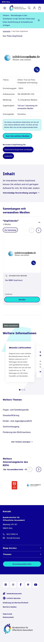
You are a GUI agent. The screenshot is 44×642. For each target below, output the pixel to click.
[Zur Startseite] (22, 629)
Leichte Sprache (14, 598)
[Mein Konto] (34, 8)
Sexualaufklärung (11, 415)
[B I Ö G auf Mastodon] (28, 584)
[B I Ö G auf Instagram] (13, 584)
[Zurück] (29, 469)
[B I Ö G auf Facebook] (20, 584)
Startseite (6, 31)
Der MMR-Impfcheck (14, 280)
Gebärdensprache (14, 593)
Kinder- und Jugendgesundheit (17, 421)
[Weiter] (38, 230)
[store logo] (18, 8)
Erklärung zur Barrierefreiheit (15, 602)
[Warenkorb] (39, 8)
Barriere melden (10, 607)
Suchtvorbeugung (11, 427)
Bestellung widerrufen (22, 564)
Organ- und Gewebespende (16, 410)
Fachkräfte (8, 156)
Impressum (7, 614)
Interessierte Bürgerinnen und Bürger (18, 149)
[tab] (19, 389)
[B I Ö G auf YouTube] (35, 584)
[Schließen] (38, 20)
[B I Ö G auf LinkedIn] (5, 584)
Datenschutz (8, 617)
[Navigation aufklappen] (5, 8)
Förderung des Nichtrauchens (17, 432)
